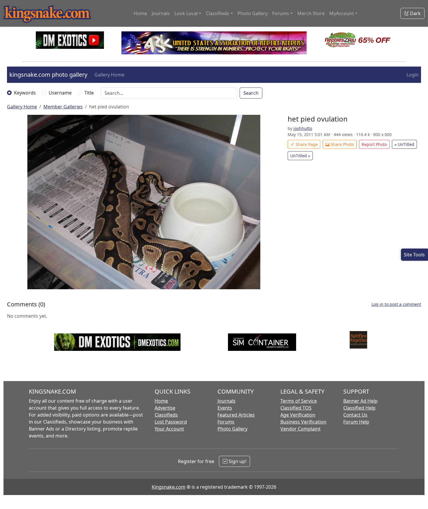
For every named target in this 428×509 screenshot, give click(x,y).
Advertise (165, 408)
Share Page (306, 144)
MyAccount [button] (341, 13)
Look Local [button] (186, 13)
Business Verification (303, 422)
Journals (161, 13)
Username (60, 93)
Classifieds (166, 415)
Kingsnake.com (168, 487)
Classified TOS (296, 408)
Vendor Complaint (300, 429)
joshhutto (302, 128)
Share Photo (341, 144)
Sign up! (236, 461)
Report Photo (374, 144)
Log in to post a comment (396, 304)
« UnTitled (404, 144)
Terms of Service (298, 401)
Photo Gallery (253, 13)
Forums (225, 422)
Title (89, 93)
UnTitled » (300, 155)
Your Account (169, 429)
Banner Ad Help (360, 401)
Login (412, 75)
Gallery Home (109, 75)
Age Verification (297, 415)
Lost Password (171, 422)
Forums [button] (280, 13)
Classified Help (359, 408)
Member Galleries (63, 106)
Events (224, 408)
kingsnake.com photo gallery (48, 74)
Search (251, 93)
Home (140, 13)
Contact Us (355, 415)
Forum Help (356, 422)
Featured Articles (236, 415)
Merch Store (311, 13)
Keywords (25, 93)
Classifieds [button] (217, 13)
